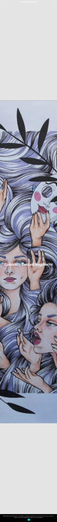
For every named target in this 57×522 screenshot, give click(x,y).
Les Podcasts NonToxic (28, 2)
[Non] (55, 518)
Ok (29, 519)
